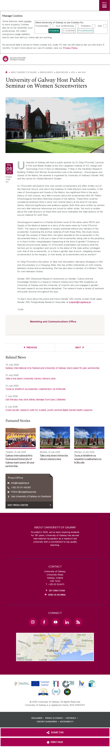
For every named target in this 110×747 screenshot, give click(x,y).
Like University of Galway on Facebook (31, 496)
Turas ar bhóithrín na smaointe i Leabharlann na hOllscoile (35, 389)
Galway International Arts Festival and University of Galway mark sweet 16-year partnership (52, 368)
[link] (31, 684)
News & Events (46, 72)
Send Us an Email (57, 595)
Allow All (55, 30)
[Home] (6, 72)
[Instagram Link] (33, 622)
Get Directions (57, 590)
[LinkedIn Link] (67, 622)
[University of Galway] (14, 59)
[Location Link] (55, 659)
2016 (73, 72)
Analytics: (86, 25)
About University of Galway (24, 72)
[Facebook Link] (44, 622)
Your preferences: (65, 25)
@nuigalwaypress (27, 491)
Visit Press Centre (18, 505)
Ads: (100, 25)
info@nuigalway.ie (20, 482)
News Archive (62, 72)
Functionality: (42, 25)
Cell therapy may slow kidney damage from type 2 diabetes (36, 399)
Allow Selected (86, 30)
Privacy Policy (70, 48)
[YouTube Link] (56, 622)
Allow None (70, 30)
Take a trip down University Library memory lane (31, 378)
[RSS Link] (78, 622)
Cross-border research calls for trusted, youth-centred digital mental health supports (49, 410)
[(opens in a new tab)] (32, 686)
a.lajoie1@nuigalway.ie (80, 302)
